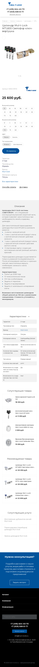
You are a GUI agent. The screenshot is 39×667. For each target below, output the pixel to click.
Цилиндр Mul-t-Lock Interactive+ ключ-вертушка (23, 495)
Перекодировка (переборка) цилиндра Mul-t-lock (15, 529)
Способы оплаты (9, 187)
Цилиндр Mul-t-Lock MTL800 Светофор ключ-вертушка (24, 467)
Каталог (5, 595)
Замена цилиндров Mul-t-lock (15, 536)
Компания (6, 601)
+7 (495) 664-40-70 (15, 9)
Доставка (24, 187)
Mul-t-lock (6, 172)
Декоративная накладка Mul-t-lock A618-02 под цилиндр (24, 427)
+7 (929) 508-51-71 (15, 12)
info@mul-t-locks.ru (21, 636)
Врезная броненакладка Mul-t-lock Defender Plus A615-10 (24, 441)
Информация (7, 607)
